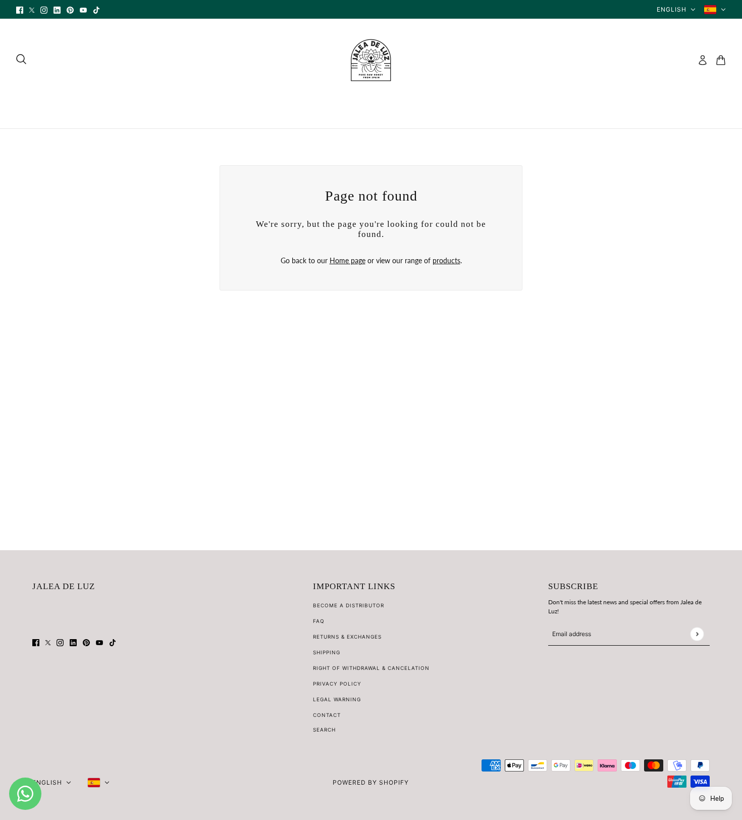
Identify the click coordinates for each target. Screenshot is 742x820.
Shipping (326, 652)
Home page (347, 260)
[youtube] (83, 9)
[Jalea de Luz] (371, 60)
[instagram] (43, 9)
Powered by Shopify (371, 782)
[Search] (21, 59)
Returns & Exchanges (347, 637)
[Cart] (721, 60)
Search (324, 730)
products (446, 260)
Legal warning (337, 699)
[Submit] (697, 634)
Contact (327, 715)
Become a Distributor (348, 605)
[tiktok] (96, 9)
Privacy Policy (337, 684)
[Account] (703, 60)
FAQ (319, 621)
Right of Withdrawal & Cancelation (371, 668)
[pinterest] (70, 9)
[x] (31, 9)
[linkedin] (57, 9)
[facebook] (19, 9)
